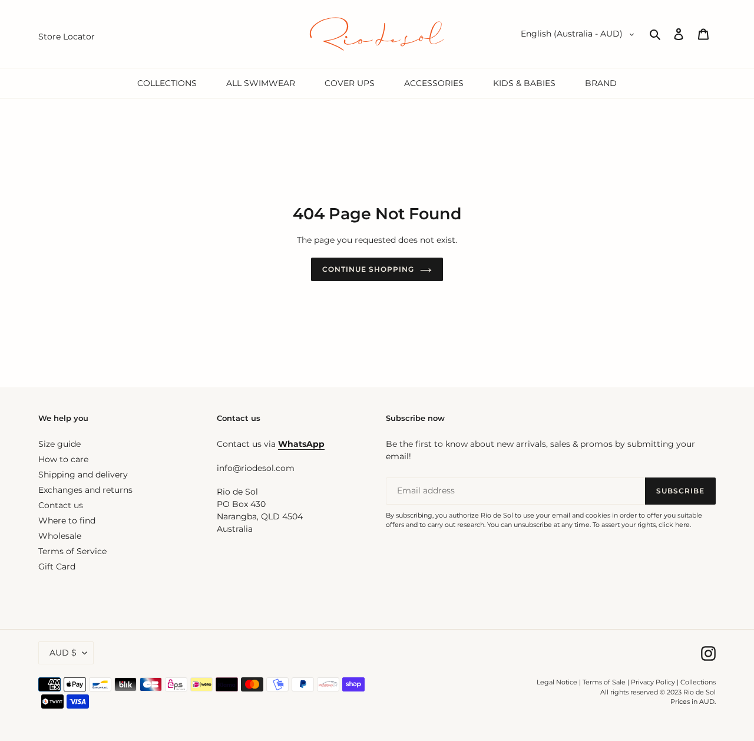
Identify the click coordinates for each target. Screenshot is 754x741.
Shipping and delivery (83, 474)
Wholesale (59, 536)
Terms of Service (72, 551)
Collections (698, 682)
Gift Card (56, 566)
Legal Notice (557, 682)
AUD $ (63, 652)
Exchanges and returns (85, 490)
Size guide (59, 444)
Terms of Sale (604, 682)
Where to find (66, 520)
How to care (63, 459)
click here (674, 525)
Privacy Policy (654, 682)
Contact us (60, 505)
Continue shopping (368, 269)
